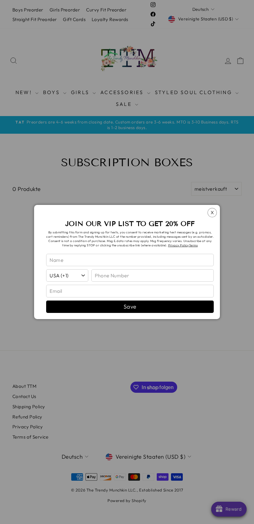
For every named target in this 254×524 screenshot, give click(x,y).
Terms (193, 245)
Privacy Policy (178, 245)
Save (130, 306)
